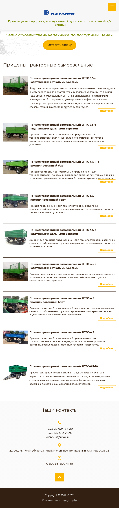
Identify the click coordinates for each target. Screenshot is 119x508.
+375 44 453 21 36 (59, 433)
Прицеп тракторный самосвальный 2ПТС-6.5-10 (63, 366)
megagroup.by (69, 500)
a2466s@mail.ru (58, 437)
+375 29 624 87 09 (59, 429)
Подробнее (106, 110)
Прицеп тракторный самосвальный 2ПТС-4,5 (61, 332)
